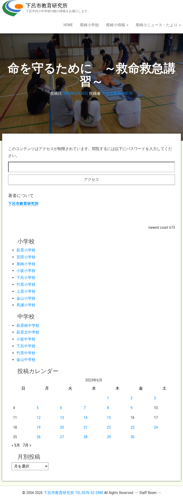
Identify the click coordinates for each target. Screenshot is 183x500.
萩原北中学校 (27, 332)
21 (85, 427)
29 (109, 437)
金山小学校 (26, 298)
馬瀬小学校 (26, 305)
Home (68, 25)
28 (85, 437)
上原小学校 (26, 291)
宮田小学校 (26, 257)
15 (109, 417)
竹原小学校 (26, 284)
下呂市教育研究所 (47, 6)
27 (62, 437)
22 (109, 427)
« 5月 (16, 445)
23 (132, 427)
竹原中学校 (26, 353)
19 (39, 427)
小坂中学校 (26, 339)
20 (62, 427)
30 (132, 437)
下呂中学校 (26, 346)
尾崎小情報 (116, 25)
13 (62, 417)
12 (39, 417)
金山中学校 (26, 359)
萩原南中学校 (27, 325)
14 (85, 417)
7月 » (27, 445)
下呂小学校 (26, 277)
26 (39, 437)
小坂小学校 (26, 270)
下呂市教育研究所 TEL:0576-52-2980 (73, 492)
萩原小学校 (26, 250)
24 (156, 427)
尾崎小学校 (89, 25)
